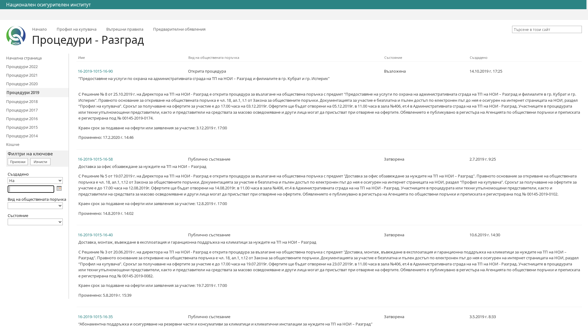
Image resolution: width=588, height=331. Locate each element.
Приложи (17, 161)
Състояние (393, 57)
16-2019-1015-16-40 (95, 235)
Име (81, 57)
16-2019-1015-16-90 (95, 71)
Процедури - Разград (88, 39)
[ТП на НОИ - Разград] (16, 35)
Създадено (479, 57)
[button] (578, 29)
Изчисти (40, 161)
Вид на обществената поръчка (213, 57)
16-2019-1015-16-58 (95, 159)
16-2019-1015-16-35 (95, 316)
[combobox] (544, 29)
